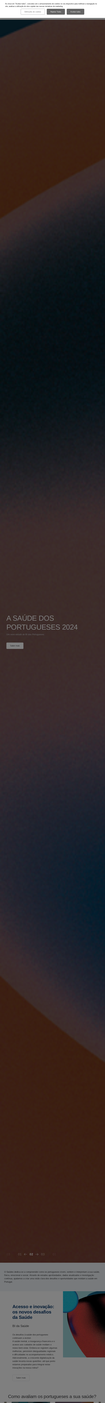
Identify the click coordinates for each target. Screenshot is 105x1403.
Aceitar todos (75, 12)
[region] (52, 9)
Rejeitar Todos (55, 12)
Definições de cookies (32, 12)
